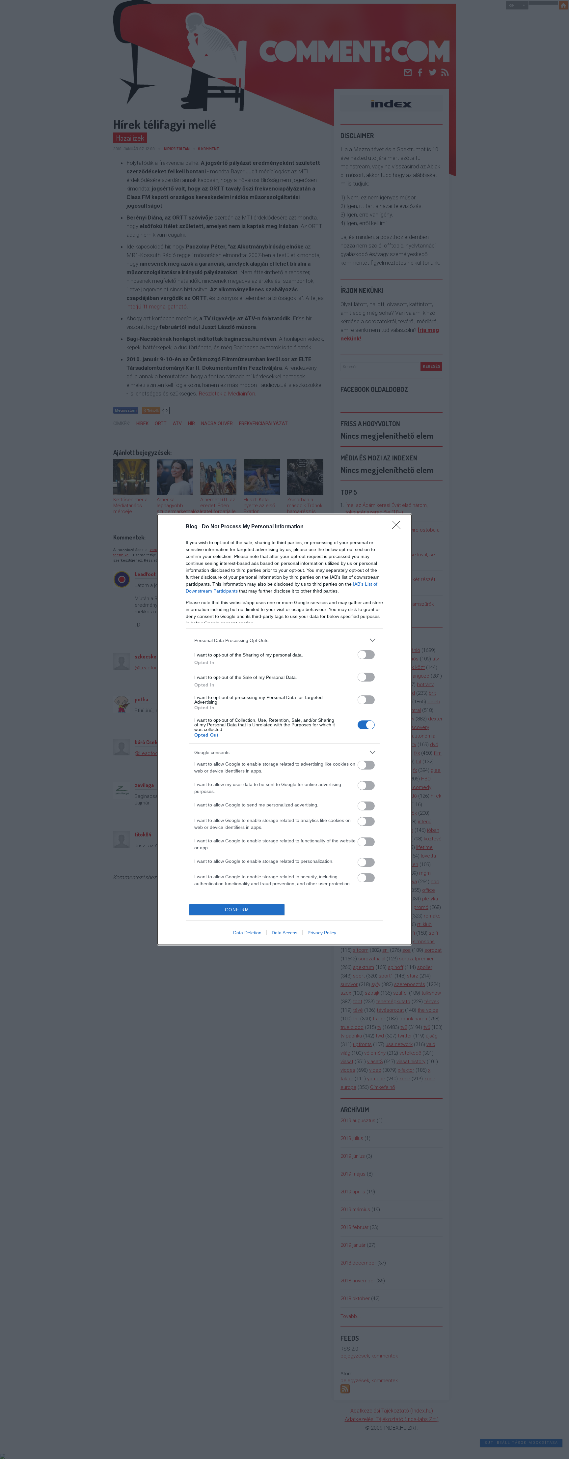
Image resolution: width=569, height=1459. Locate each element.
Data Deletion (247, 932)
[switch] (366, 654)
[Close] (398, 527)
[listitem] (284, 640)
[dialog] (284, 729)
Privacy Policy (322, 932)
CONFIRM (237, 909)
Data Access (284, 932)
